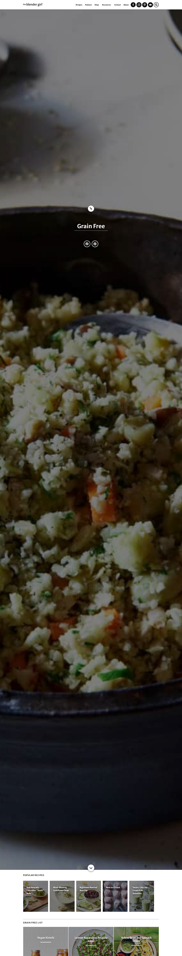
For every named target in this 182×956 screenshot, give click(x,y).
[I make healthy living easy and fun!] (48, 6)
